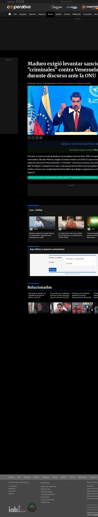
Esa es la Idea (45, 497)
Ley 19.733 (12, 491)
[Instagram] (23, 1)
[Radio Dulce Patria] (56, 7)
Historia (11, 493)
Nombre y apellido (55, 257)
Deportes (32, 14)
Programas (87, 14)
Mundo (50, 14)
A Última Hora (45, 502)
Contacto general (92, 491)
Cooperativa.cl (92, 505)
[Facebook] (17, 1)
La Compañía (13, 486)
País (15, 14)
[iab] (17, 515)
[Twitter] (20, 1)
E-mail (51, 262)
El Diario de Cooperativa (48, 486)
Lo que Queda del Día (47, 499)
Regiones (41, 14)
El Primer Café (45, 489)
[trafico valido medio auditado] (32, 511)
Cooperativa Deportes (48, 494)
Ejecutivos (12, 488)
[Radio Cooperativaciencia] (71, 7)
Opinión (58, 14)
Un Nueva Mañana (47, 492)
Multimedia (77, 14)
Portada (11, 477)
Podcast (67, 14)
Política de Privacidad (72, 274)
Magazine (23, 14)
